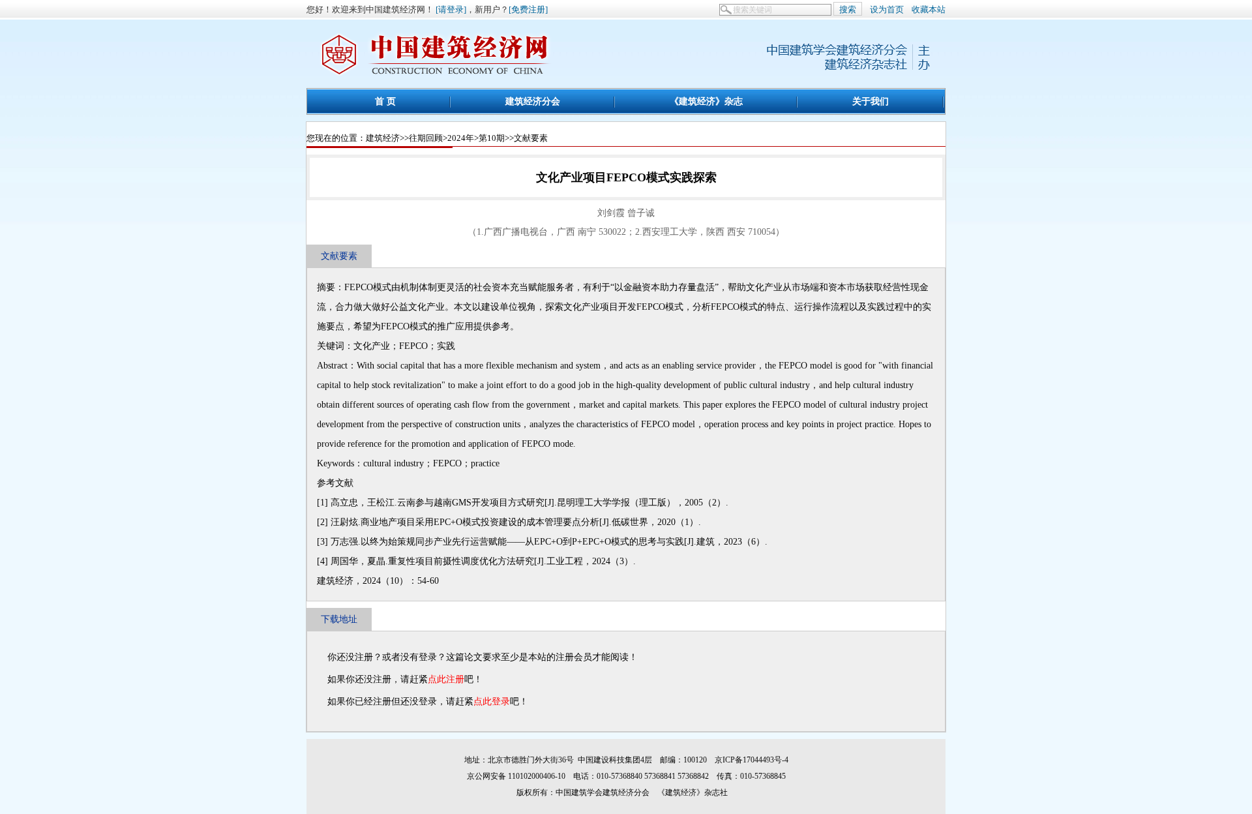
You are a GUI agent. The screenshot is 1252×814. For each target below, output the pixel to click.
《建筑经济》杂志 (706, 101)
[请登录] (451, 9)
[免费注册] (528, 9)
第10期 (492, 138)
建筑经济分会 (532, 101)
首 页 (385, 101)
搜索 (847, 9)
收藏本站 (929, 9)
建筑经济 (383, 138)
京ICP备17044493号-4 (751, 759)
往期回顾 (426, 138)
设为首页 (887, 9)
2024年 (460, 138)
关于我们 (870, 101)
